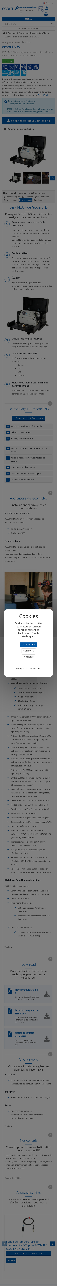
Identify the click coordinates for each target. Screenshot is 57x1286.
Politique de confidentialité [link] (28, 668)
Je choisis (29, 656)
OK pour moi (29, 644)
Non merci (28, 650)
